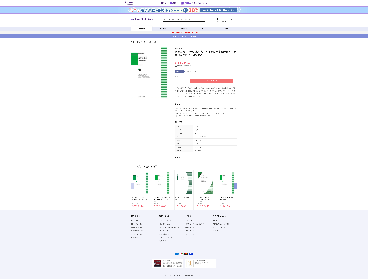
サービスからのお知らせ (166, 237)
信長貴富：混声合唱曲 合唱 (183, 198)
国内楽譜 (142, 29)
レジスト (205, 29)
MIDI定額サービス (164, 224)
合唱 (154, 42)
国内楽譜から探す (137, 224)
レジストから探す (137, 234)
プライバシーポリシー (220, 227)
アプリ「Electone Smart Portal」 (169, 227)
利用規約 (215, 221)
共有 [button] (178, 157)
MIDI (226, 29)
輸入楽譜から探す (137, 227)
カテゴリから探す (137, 221)
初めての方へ (189, 221)
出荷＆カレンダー (191, 231)
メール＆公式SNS (163, 234)
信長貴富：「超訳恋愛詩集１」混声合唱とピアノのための (162, 199)
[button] (184, 19)
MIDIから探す (135, 237)
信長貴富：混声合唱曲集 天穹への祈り (226, 198)
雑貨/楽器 (184, 29)
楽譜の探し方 (189, 227)
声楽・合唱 (147, 42)
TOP (132, 42)
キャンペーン (162, 241)
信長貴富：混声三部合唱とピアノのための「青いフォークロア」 (205, 199)
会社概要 (215, 231)
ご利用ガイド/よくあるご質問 (194, 224)
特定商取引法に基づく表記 (221, 224)
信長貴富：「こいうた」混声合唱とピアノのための (140, 198)
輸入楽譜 (163, 29)
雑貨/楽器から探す (137, 231)
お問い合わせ (189, 234)
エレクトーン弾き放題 (165, 221)
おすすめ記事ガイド (164, 231)
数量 (176, 77)
